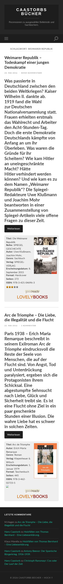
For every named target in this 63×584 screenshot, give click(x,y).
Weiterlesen (13, 228)
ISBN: (9, 282)
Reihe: (9, 245)
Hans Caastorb (12, 532)
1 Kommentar (28, 326)
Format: (10, 275)
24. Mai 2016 (10, 73)
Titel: (9, 238)
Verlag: (10, 262)
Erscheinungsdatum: (17, 268)
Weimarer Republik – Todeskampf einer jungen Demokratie (26, 63)
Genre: (10, 258)
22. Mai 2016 (10, 326)
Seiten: (10, 279)
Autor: (9, 252)
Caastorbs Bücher (31, 11)
